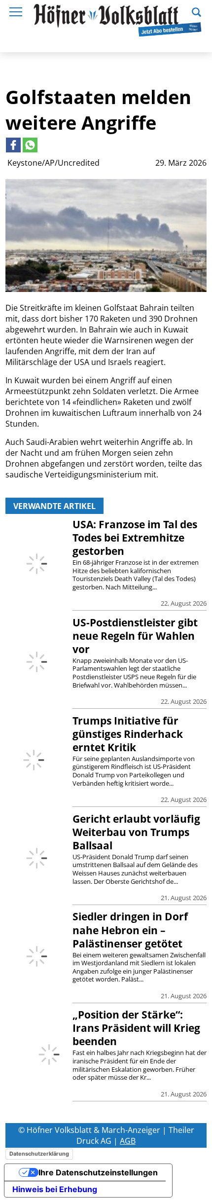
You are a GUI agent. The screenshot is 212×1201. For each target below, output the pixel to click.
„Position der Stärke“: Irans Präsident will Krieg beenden (136, 1028)
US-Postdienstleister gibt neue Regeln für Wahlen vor (135, 636)
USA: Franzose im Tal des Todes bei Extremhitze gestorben (134, 537)
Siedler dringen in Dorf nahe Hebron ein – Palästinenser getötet (130, 930)
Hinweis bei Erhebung (54, 1189)
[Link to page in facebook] (13, 145)
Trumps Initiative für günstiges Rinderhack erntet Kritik (127, 734)
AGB (128, 1140)
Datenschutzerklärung (39, 1153)
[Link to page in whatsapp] (30, 145)
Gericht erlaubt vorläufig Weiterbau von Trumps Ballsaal (136, 832)
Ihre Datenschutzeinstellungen (98, 1172)
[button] (196, 10)
